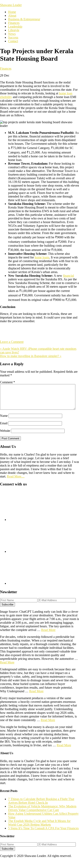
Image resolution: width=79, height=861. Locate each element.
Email (3, 423)
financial (68, 275)
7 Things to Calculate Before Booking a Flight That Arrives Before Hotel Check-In (41, 800)
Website (5, 430)
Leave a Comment (11, 342)
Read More (48, 630)
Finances (5, 68)
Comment (7, 382)
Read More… (16, 476)
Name (4, 415)
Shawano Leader (11, 5)
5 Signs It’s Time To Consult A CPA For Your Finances (43, 828)
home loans (42, 257)
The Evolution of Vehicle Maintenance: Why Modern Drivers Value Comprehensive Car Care (42, 808)
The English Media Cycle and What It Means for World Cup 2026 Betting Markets (39, 822)
